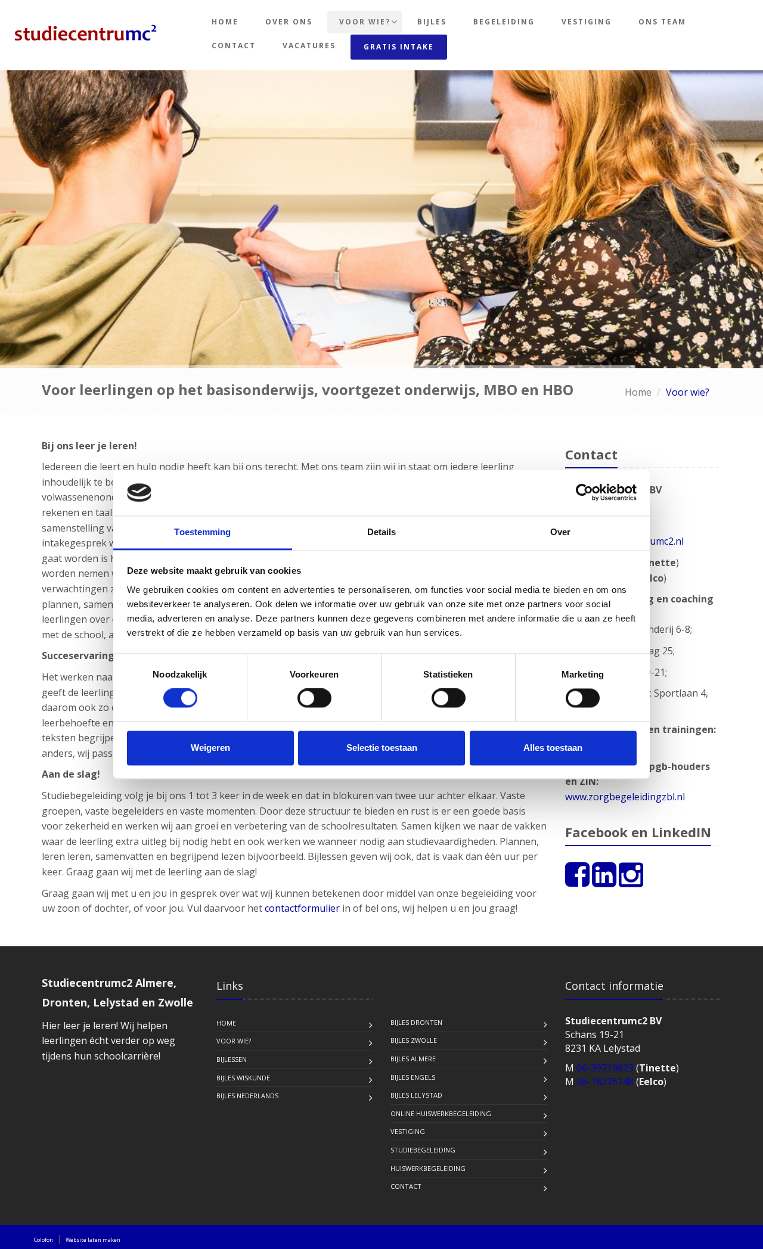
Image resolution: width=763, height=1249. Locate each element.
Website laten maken (93, 1240)
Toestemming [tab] (202, 532)
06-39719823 (605, 1067)
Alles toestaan (552, 747)
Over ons (288, 22)
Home (225, 22)
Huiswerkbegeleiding (428, 1168)
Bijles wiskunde (243, 1077)
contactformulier (302, 908)
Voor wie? (364, 22)
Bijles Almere (413, 1058)
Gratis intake (399, 47)
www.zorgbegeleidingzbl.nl (625, 796)
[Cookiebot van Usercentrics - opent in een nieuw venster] (584, 493)
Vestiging (587, 22)
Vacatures (309, 46)
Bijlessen (231, 1059)
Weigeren (210, 747)
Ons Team (662, 22)
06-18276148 (605, 1081)
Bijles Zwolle (413, 1040)
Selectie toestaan (381, 747)
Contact (234, 46)
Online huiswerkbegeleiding (440, 1113)
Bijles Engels (412, 1077)
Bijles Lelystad (416, 1094)
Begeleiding (504, 22)
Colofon (43, 1240)
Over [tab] (560, 532)
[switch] (314, 698)
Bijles (431, 22)
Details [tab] (381, 532)
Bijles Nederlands (247, 1095)
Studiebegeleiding (422, 1149)
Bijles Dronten (416, 1022)
